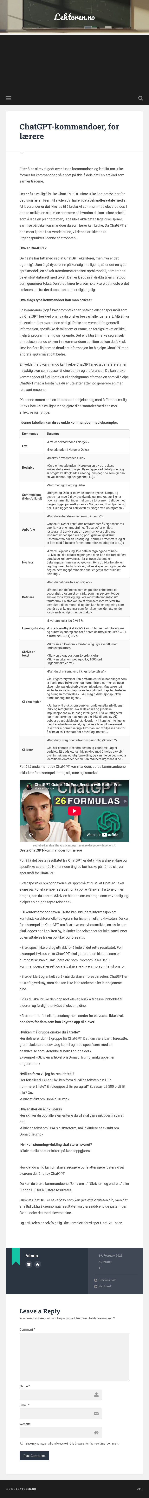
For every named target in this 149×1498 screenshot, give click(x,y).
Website (25, 1424)
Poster (107, 1262)
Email (24, 1405)
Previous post (107, 1280)
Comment (27, 1329)
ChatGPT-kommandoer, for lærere (69, 131)
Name (25, 1386)
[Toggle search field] (140, 98)
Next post (105, 1286)
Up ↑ (140, 1488)
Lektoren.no (74, 17)
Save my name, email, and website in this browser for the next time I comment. (72, 1443)
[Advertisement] (74, 62)
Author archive (28, 1264)
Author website (37, 1264)
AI (100, 1262)
